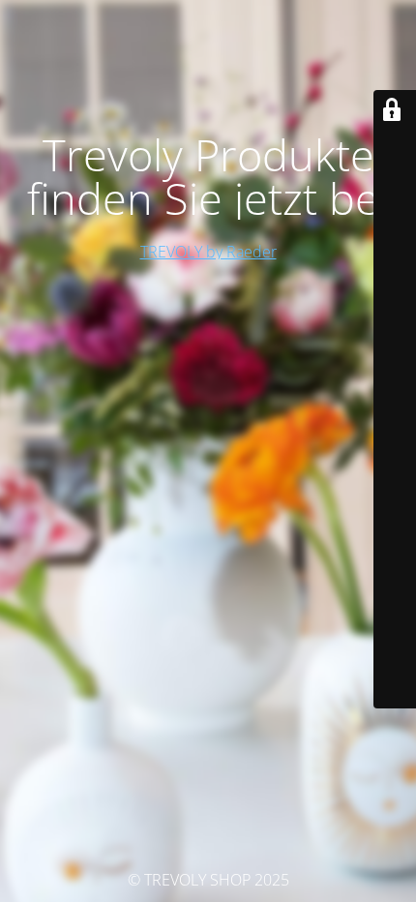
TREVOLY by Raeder (208, 251)
